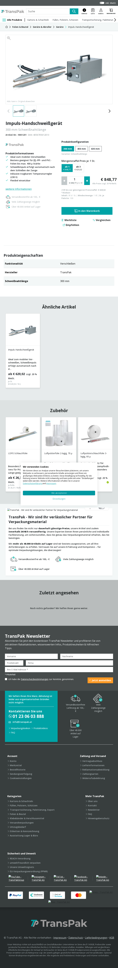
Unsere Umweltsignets (22, 867)
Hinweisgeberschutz (98, 818)
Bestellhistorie (17, 769)
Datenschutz (75, 937)
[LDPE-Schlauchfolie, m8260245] (22, 434)
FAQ (13, 732)
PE (34, 160)
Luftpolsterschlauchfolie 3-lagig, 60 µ (94, 455)
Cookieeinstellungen (21, 778)
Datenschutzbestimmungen (34, 679)
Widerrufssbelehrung (93, 778)
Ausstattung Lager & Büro (24, 835)
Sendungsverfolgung (21, 773)
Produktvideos (40, 728)
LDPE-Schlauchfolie (18, 453)
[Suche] (74, 11)
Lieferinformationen (93, 765)
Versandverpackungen (22, 822)
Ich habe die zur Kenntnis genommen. (41, 679)
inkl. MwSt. (111, 2)
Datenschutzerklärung (32, 483)
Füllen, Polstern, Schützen (65, 19)
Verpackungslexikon (20, 728)
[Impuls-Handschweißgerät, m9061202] (22, 331)
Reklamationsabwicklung (95, 769)
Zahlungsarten (90, 773)
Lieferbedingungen (96, 937)
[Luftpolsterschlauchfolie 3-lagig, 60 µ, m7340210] (95, 434)
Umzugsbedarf (18, 826)
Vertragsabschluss (92, 761)
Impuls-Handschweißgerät (21, 349)
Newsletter (94, 809)
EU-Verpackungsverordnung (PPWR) (29, 871)
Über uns (92, 801)
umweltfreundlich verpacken (25, 862)
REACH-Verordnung (20, 858)
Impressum (59, 937)
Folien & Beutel (18, 814)
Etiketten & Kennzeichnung (24, 831)
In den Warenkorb (89, 211)
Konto (13, 761)
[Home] (7, 27)
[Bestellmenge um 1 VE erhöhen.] (87, 180)
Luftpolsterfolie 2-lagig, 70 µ (58, 453)
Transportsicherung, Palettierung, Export (32, 809)
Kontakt (92, 805)
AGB (111, 937)
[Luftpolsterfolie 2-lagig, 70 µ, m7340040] (59, 434)
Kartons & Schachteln (38, 19)
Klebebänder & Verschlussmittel (27, 818)
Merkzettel (16, 765)
